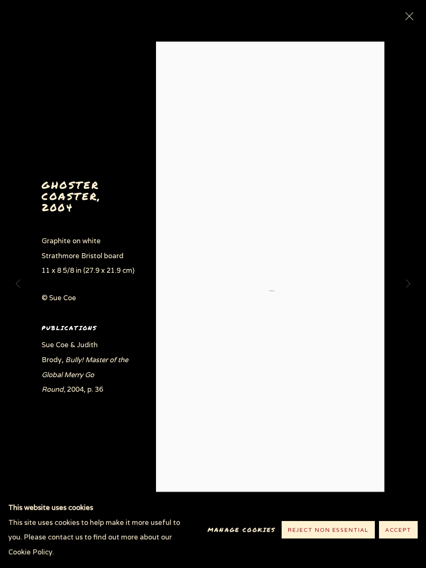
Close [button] (407, 18)
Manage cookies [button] (241, 530)
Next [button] (408, 284)
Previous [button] (18, 284)
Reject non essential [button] (328, 530)
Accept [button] (398, 530)
